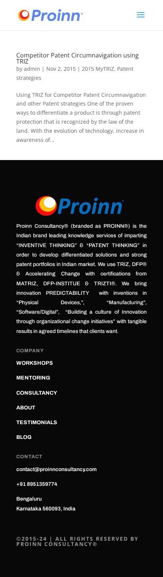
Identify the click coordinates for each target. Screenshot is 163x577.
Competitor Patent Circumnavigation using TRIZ (77, 58)
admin (32, 68)
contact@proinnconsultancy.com (56, 469)
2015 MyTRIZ (98, 68)
